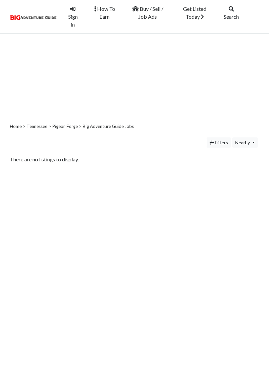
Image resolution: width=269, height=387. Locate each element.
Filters (221, 142)
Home (16, 126)
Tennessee (37, 126)
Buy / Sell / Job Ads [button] (150, 13)
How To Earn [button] (105, 13)
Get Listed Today (194, 13)
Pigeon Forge (65, 126)
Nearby (243, 142)
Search (231, 16)
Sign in (73, 20)
